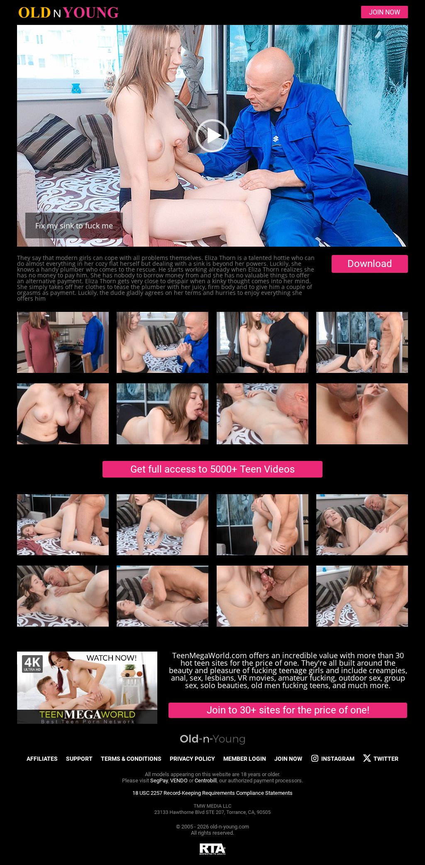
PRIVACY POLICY (192, 758)
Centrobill (206, 780)
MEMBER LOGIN (244, 758)
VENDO (179, 780)
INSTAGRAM (337, 758)
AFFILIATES (42, 758)
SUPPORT (79, 758)
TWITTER (386, 758)
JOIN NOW (288, 758)
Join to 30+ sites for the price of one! (288, 710)
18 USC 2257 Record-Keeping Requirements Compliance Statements (212, 793)
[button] (212, 135)
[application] (212, 136)
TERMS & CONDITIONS (131, 758)
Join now (384, 12)
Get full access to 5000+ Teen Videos (212, 469)
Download (369, 264)
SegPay (159, 780)
